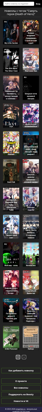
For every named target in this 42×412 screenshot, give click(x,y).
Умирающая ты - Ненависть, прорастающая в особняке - (11, 95)
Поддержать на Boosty (21, 394)
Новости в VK (21, 401)
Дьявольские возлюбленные (31, 125)
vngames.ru (20, 409)
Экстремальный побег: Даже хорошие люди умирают (31, 150)
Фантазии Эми (31, 71)
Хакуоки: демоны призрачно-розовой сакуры (31, 178)
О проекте (21, 381)
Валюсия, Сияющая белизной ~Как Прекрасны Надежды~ (31, 316)
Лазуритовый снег (11, 236)
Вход (38, 4)
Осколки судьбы (30, 208)
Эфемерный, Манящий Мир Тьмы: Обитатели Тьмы (11, 205)
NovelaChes (31, 265)
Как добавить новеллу (21, 370)
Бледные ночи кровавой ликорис (31, 96)
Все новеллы (21, 387)
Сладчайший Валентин (31, 292)
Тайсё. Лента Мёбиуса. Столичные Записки (30, 234)
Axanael (11, 154)
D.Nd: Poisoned (11, 349)
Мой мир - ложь (11, 265)
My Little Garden (11, 43)
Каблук (31, 349)
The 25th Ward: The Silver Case (11, 69)
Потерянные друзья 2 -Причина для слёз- (11, 317)
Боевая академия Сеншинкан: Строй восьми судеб (31, 38)
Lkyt (11, 127)
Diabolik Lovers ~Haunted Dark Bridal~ (11, 290)
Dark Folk (11, 182)
